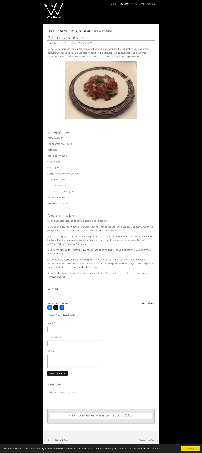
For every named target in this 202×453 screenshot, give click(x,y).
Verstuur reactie (57, 373)
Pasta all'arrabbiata (102, 30)
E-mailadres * (54, 337)
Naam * (51, 323)
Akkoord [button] (190, 448)
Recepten (62, 30)
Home (50, 30)
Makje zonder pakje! (80, 30)
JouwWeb (125, 415)
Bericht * (51, 351)
